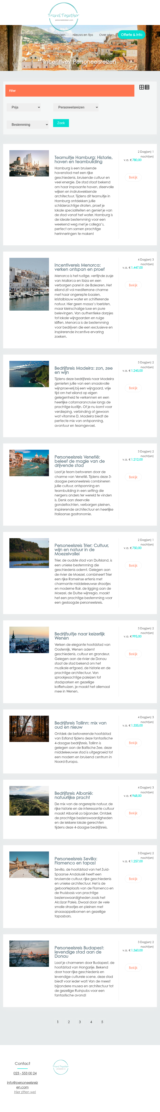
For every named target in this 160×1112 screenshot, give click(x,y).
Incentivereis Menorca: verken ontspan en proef (80, 267)
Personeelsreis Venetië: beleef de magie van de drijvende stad (80, 461)
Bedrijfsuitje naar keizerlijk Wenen (80, 636)
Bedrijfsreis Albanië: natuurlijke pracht (74, 795)
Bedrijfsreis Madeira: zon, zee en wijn (84, 370)
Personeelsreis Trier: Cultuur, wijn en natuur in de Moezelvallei (82, 549)
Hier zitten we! (25, 1092)
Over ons (105, 35)
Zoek (61, 123)
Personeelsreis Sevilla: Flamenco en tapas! (76, 860)
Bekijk (133, 177)
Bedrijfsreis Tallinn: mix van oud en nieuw (80, 725)
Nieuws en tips (83, 35)
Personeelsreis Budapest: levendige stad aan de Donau (79, 952)
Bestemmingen (54, 35)
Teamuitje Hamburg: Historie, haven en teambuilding (84, 159)
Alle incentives (28, 35)
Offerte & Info (131, 35)
